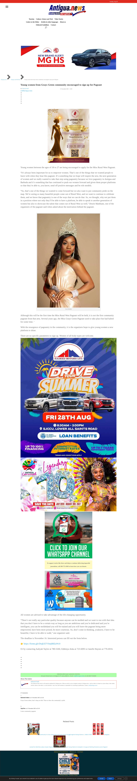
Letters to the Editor (32, 22)
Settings (119, 778)
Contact (53, 25)
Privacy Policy (64, 775)
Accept (101, 778)
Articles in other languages (49, 22)
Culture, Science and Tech (44, 19)
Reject (110, 778)
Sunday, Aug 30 (114, 1)
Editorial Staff (25, 88)
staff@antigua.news (26, 91)
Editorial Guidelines (42, 25)
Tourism (31, 19)
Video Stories (59, 19)
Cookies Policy (73, 775)
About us (63, 22)
